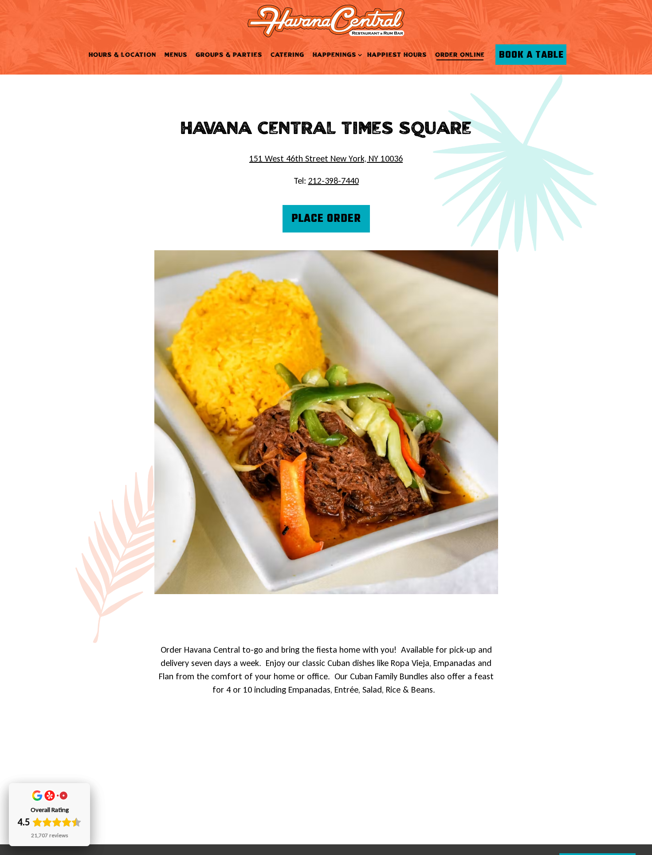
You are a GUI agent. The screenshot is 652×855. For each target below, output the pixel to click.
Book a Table (531, 55)
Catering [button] (287, 55)
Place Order (326, 219)
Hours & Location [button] (122, 55)
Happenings (335, 55)
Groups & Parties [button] (229, 55)
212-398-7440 (333, 180)
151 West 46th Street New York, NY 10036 (326, 158)
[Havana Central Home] (326, 20)
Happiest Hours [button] (397, 55)
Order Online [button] (460, 55)
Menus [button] (176, 55)
